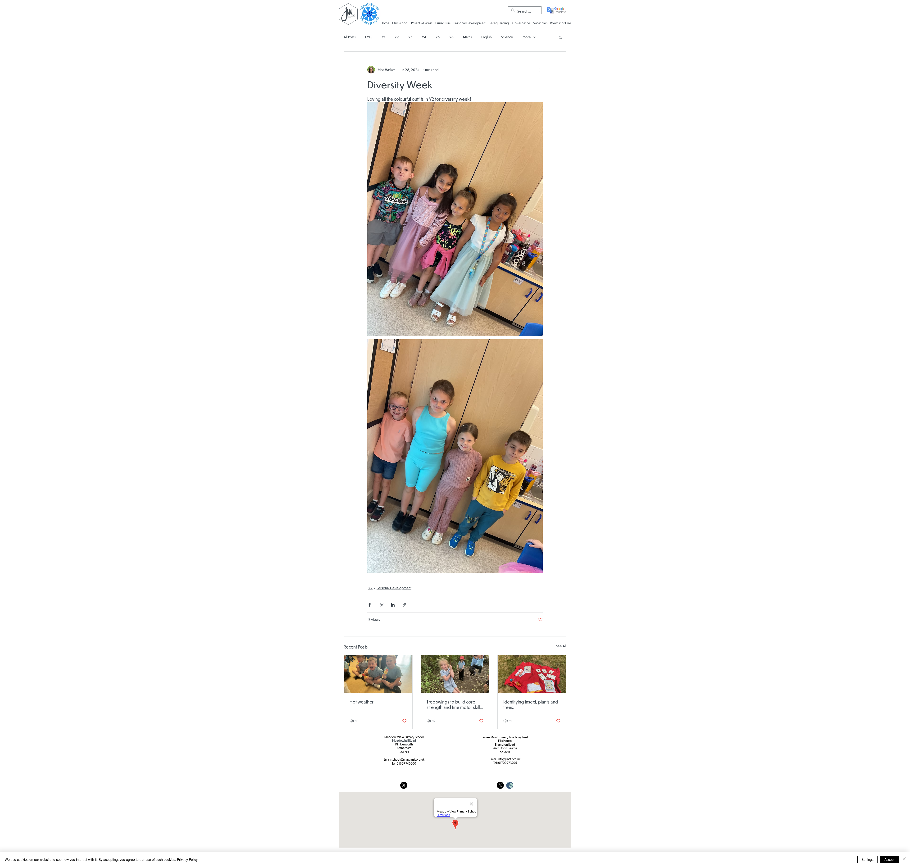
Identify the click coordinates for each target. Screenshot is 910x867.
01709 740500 (406, 763)
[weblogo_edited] (509, 785)
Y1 (383, 37)
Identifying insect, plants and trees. (530, 704)
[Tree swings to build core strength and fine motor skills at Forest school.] (455, 674)
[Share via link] (404, 605)
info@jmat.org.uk (509, 759)
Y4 (424, 37)
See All (561, 646)
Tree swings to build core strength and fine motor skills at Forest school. (454, 704)
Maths (467, 37)
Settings (867, 859)
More (527, 37)
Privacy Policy (187, 859)
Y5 (438, 37)
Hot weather (361, 701)
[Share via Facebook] (369, 605)
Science (507, 37)
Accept (889, 859)
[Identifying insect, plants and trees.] (532, 674)
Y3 (410, 37)
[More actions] (540, 70)
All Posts (350, 37)
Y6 (451, 37)
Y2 (397, 37)
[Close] (904, 859)
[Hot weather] (378, 674)
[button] (400, 23)
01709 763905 (507, 763)
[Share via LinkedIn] (393, 605)
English (486, 37)
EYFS (368, 37)
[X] (403, 785)
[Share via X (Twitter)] (381, 605)
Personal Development (394, 588)
